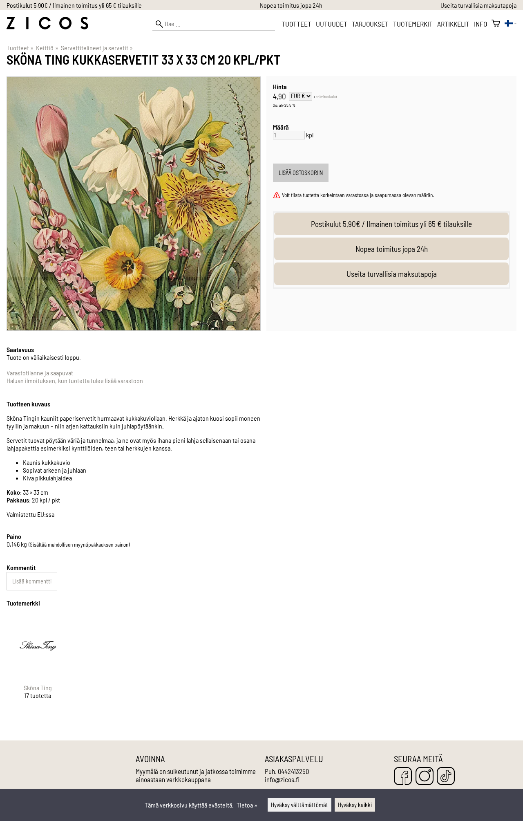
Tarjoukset (370, 23)
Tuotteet (296, 23)
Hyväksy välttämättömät (299, 804)
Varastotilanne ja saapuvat (40, 373)
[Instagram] (425, 776)
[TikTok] (446, 776)
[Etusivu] (47, 27)
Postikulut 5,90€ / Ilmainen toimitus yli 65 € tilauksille (74, 5)
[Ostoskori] (496, 23)
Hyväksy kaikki (355, 804)
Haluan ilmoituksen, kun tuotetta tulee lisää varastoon (75, 380)
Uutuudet (331, 23)
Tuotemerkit (413, 23)
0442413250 (293, 771)
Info (480, 23)
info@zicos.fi (282, 779)
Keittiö (47, 48)
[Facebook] (403, 776)
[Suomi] (510, 24)
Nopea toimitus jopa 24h (291, 5)
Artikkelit (453, 23)
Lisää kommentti (31, 581)
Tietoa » (247, 805)
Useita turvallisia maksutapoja (478, 5)
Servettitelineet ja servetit (97, 48)
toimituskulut (326, 96)
